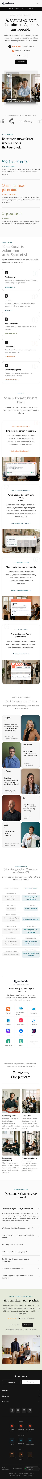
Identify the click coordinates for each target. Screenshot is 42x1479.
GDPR (32, 1473)
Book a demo (21, 56)
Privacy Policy (12, 1473)
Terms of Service (23, 1473)
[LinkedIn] (12, 1410)
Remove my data (27, 1476)
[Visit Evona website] (12, 121)
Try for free (21, 62)
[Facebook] (29, 1410)
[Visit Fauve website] (26, 121)
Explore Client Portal (20, 654)
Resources (5, 1396)
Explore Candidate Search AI (20, 451)
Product (5, 1390)
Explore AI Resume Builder (20, 590)
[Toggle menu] (37, 3)
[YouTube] (18, 1410)
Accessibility (18, 1468)
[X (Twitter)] (24, 1410)
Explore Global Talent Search (20, 523)
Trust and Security (15, 1476)
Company (5, 1402)
